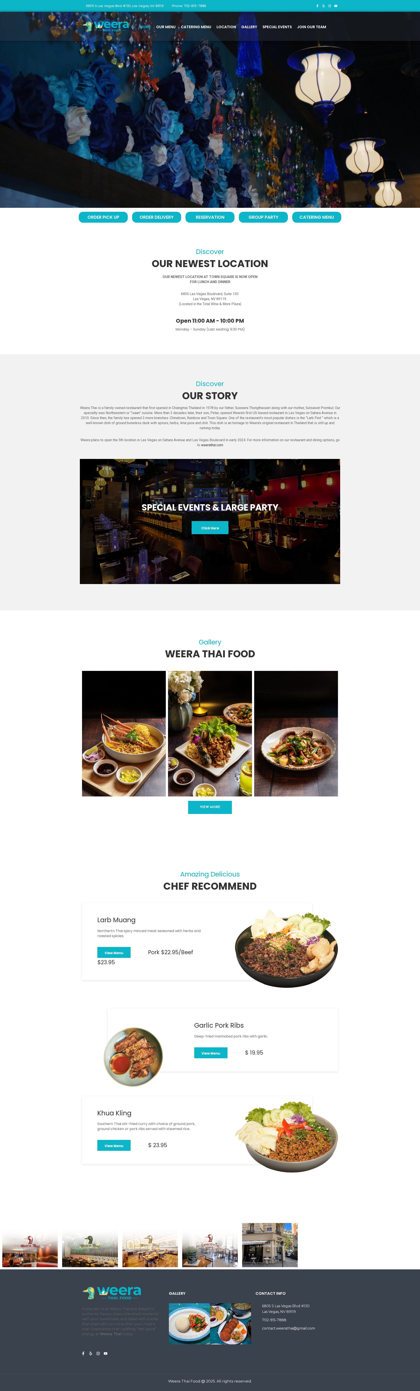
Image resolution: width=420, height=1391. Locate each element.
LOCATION (226, 27)
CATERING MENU (196, 27)
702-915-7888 (195, 5)
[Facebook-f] (317, 6)
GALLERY (249, 27)
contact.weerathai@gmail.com (288, 1328)
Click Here (210, 528)
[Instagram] (330, 6)
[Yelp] (323, 6)
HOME (145, 27)
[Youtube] (336, 6)
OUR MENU (166, 27)
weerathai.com (212, 445)
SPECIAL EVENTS (277, 27)
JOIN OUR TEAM (311, 27)
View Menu (114, 953)
